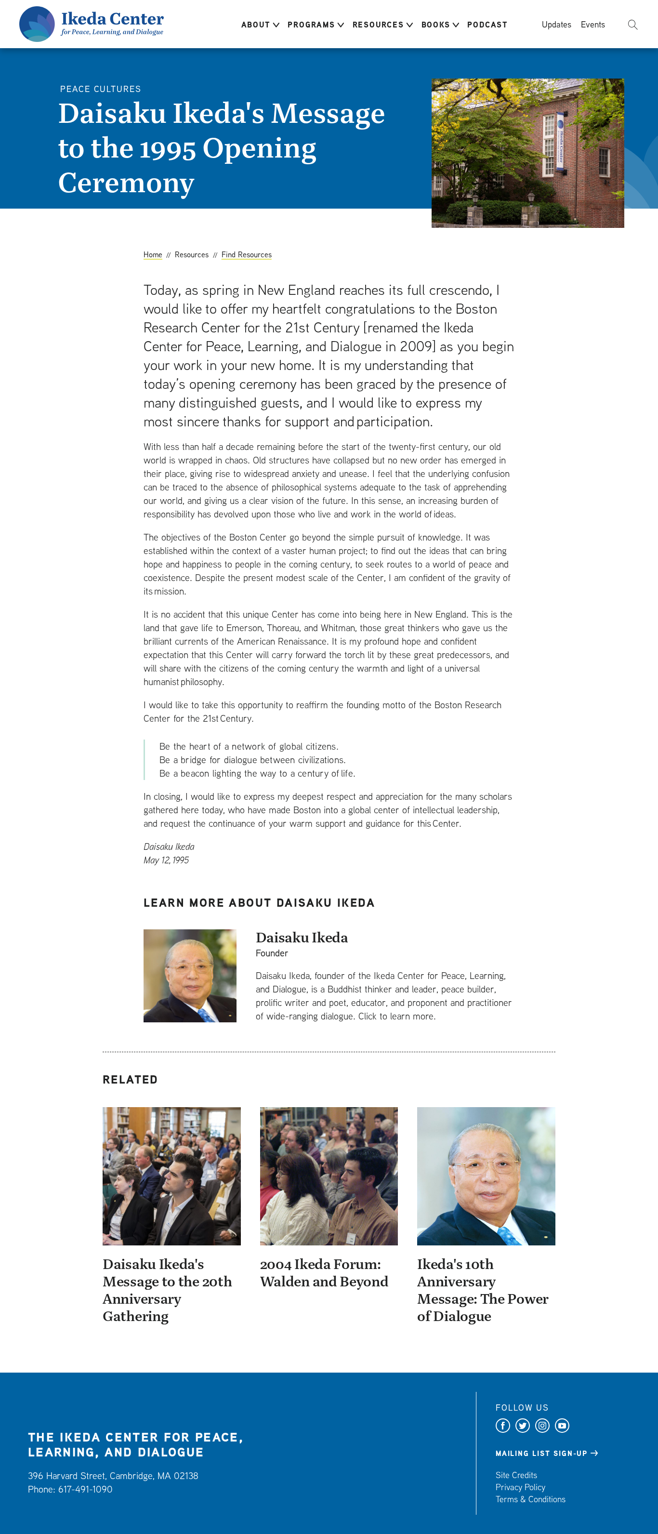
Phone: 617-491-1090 (70, 1489)
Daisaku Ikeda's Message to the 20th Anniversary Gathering (167, 1290)
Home (153, 254)
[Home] (91, 23)
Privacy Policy (520, 1487)
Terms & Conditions (531, 1499)
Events (593, 24)
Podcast (487, 24)
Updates (556, 24)
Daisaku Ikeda (302, 937)
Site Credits (516, 1475)
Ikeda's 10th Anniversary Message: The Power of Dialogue (483, 1290)
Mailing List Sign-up (542, 1453)
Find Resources (247, 254)
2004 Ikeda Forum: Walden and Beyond (324, 1272)
